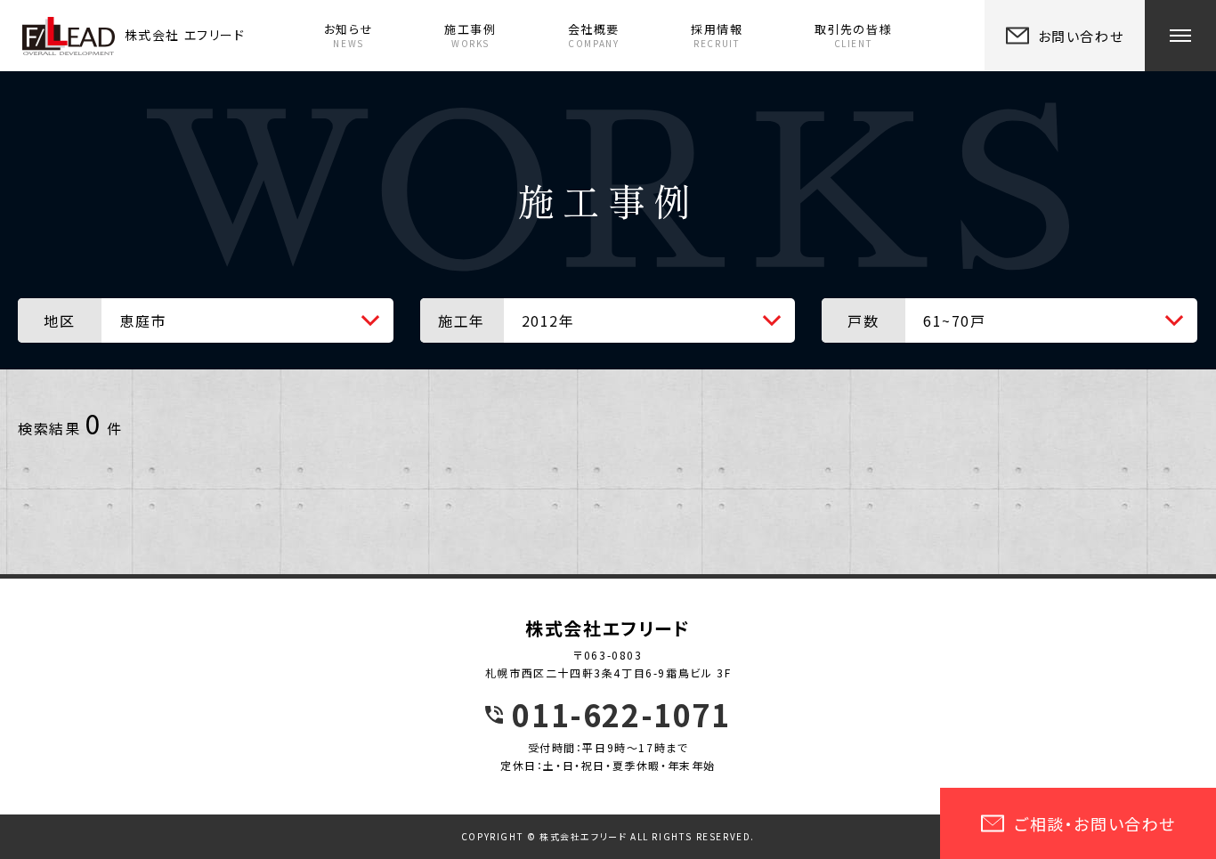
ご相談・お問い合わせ (1095, 823)
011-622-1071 (621, 715)
